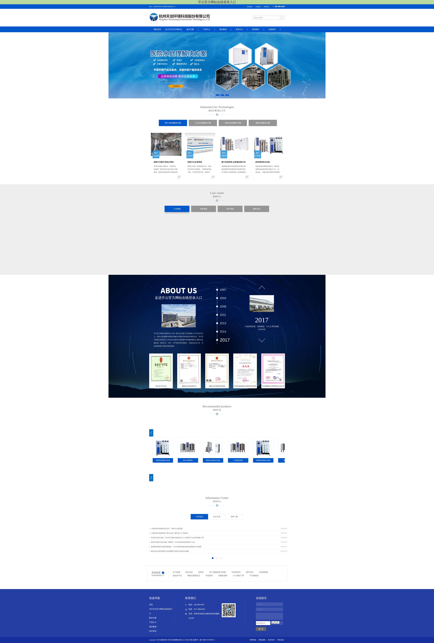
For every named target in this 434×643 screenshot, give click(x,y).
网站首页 (157, 29)
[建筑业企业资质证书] (189, 368)
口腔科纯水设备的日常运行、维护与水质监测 (167, 528)
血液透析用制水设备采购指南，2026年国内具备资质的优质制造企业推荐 (176, 547)
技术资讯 (152, 631)
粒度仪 (201, 572)
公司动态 (199, 517)
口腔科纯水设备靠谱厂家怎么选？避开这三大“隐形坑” (170, 533)
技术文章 (216, 517)
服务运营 (256, 209)
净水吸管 (209, 576)
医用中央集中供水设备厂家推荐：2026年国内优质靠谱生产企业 (173, 542)
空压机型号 (236, 572)
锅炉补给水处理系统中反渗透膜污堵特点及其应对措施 (170, 551)
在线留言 (258, 6)
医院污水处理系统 (195, 162)
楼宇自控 (249, 572)
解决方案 (190, 29)
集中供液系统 (188, 460)
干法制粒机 (253, 576)
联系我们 (266, 6)
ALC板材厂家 (238, 576)
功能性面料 (222, 576)
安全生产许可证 (161, 386)
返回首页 (249, 6)
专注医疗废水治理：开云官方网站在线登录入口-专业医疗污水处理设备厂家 (177, 538)
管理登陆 (253, 640)
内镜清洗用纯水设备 (163, 460)
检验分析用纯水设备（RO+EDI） (213, 461)
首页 (151, 605)
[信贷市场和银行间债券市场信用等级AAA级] (245, 368)
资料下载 (234, 517)
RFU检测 (176, 572)
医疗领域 (230, 209)
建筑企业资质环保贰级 (217, 386)
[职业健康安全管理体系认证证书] (273, 368)
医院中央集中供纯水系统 (164, 162)
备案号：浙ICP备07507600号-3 (204, 640)
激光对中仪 (177, 576)
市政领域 (203, 209)
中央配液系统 (238, 460)
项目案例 (223, 29)
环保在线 (280, 640)
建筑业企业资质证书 (189, 386)
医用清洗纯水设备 (262, 162)
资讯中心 (239, 29)
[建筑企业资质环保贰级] (217, 368)
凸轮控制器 (263, 572)
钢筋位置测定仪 (193, 576)
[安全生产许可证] (161, 368)
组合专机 (189, 572)
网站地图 (262, 640)
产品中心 (206, 29)
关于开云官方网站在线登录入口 (161, 611)
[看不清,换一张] (275, 623)
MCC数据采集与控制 (217, 572)
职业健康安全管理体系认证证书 (273, 386)
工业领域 (177, 209)
